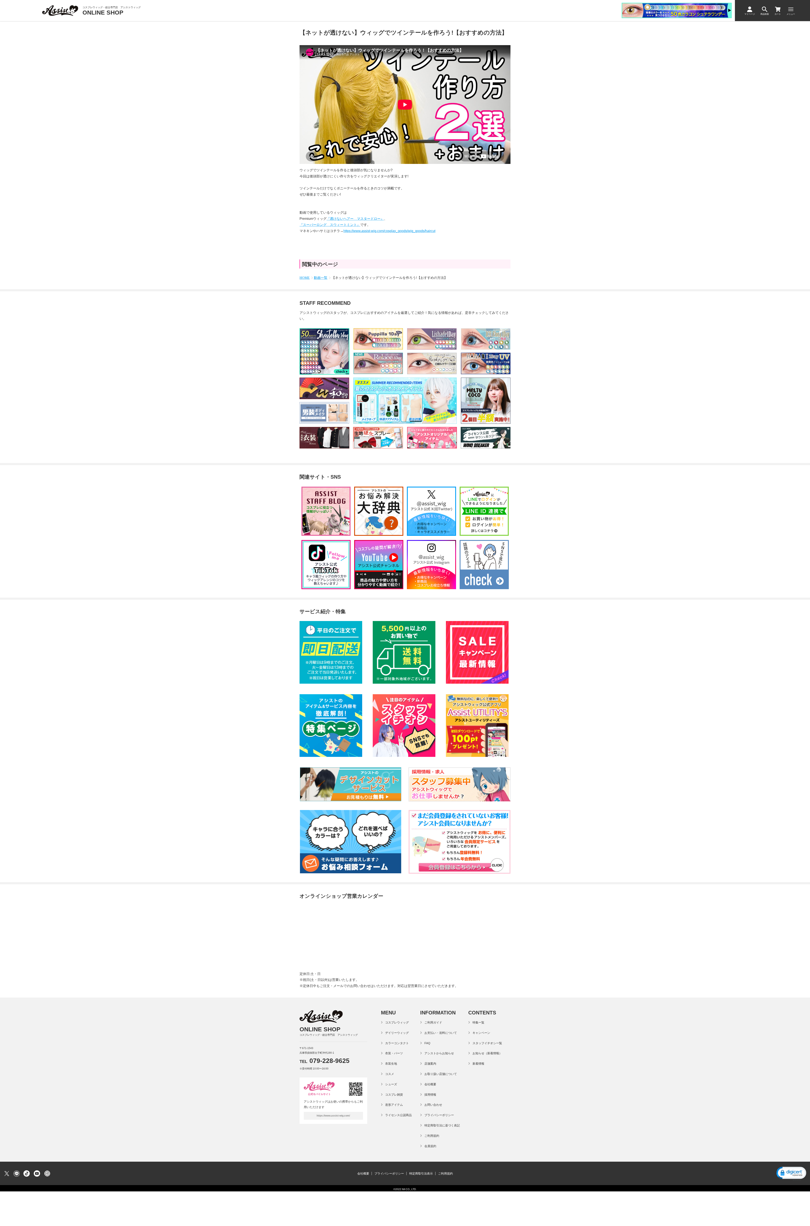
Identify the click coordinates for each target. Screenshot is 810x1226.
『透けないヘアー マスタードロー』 (355, 218)
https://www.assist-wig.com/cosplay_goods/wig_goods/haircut (389, 231)
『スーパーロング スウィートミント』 (330, 225)
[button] (791, 1173)
